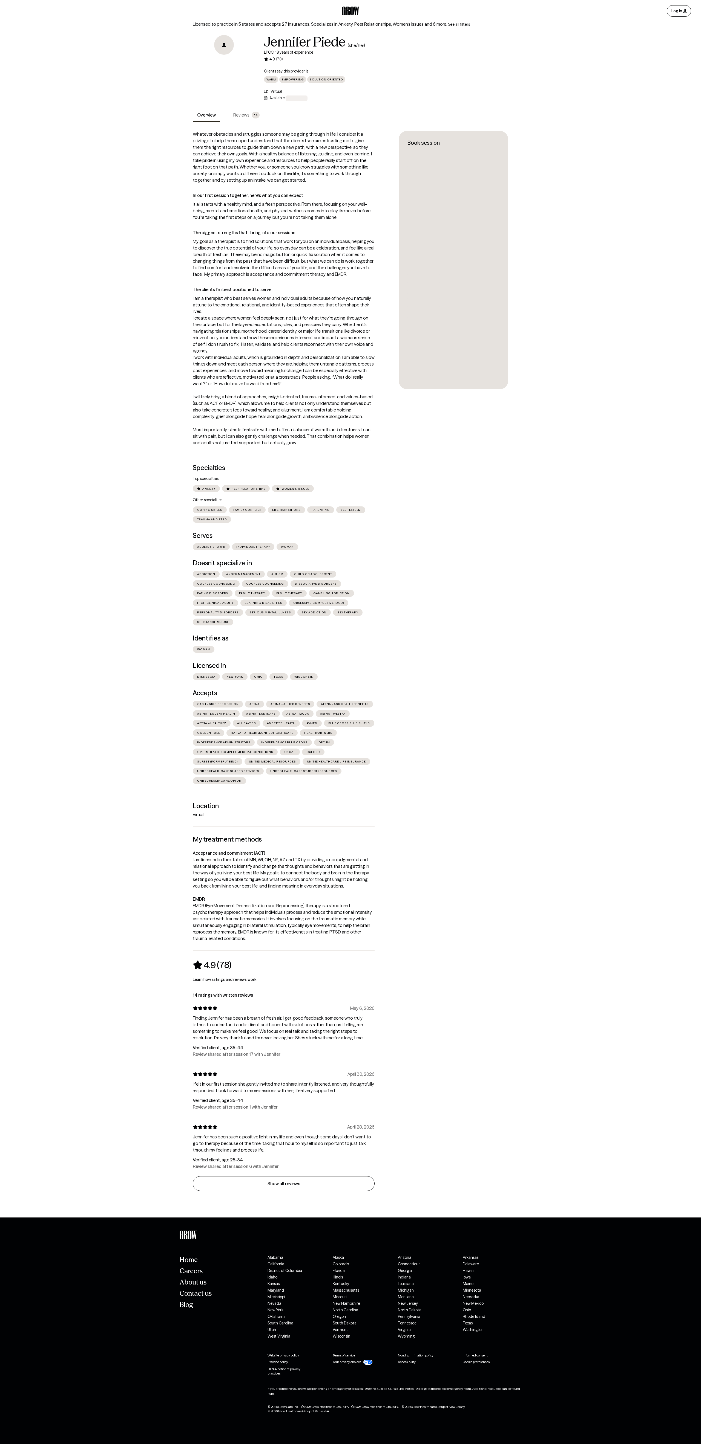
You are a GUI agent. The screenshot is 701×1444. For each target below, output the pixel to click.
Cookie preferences (476, 1362)
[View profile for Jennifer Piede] (224, 66)
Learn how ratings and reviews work (224, 979)
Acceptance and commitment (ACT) (229, 853)
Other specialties (207, 499)
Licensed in (209, 665)
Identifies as (210, 638)
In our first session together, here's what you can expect (248, 195)
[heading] (212, 964)
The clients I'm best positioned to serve (232, 289)
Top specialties (206, 478)
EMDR (199, 899)
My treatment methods (227, 839)
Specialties (209, 468)
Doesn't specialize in (222, 563)
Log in (676, 10)
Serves (202, 536)
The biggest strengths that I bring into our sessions (244, 232)
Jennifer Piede (305, 42)
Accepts (205, 693)
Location (206, 806)
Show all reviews (284, 1183)
